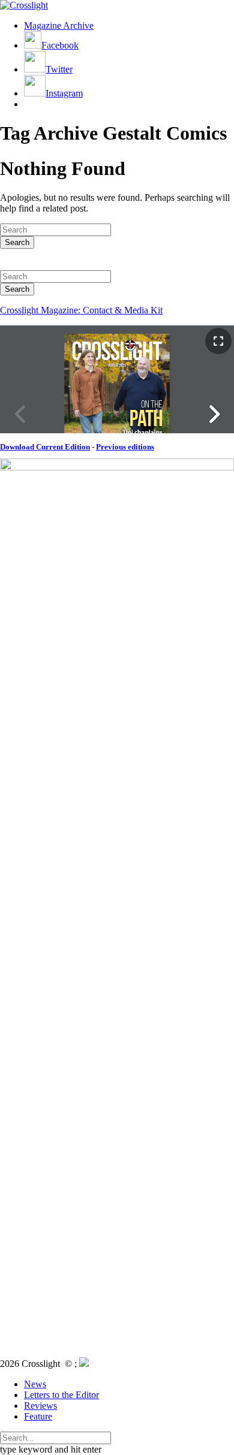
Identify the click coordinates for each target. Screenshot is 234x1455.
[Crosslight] (24, 5)
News (35, 1384)
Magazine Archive (59, 25)
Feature (38, 1416)
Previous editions (125, 446)
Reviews (40, 1405)
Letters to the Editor (61, 1395)
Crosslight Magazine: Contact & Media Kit (81, 310)
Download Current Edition (45, 446)
